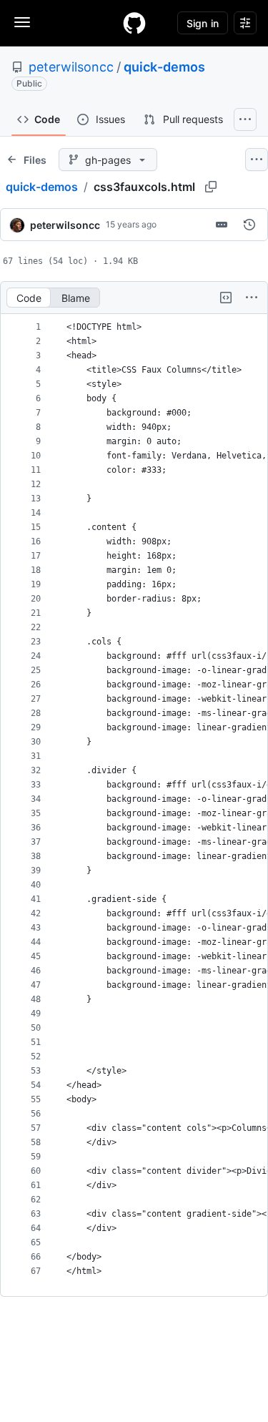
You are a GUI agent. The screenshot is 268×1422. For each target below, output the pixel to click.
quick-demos (164, 66)
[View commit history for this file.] (249, 225)
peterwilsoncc (71, 66)
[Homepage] (134, 22)
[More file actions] (252, 298)
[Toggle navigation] (22, 22)
